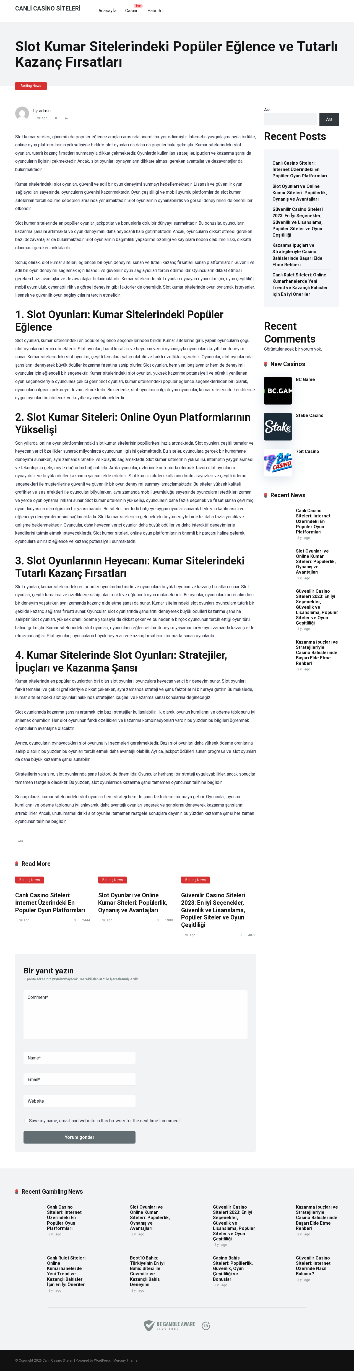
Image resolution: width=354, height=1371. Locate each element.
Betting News (31, 86)
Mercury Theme (125, 1360)
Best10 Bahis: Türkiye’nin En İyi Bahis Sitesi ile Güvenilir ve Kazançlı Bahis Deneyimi (147, 1271)
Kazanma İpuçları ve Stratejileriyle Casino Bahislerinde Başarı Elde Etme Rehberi (297, 255)
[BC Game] (278, 403)
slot (20, 841)
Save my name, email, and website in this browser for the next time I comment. (105, 1120)
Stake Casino (310, 415)
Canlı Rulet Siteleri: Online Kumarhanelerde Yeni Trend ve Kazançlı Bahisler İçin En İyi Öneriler (300, 284)
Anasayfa (107, 10)
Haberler (155, 10)
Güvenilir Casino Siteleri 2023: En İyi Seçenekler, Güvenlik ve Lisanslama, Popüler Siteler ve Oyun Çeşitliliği (213, 910)
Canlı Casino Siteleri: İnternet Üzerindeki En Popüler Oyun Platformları (50, 902)
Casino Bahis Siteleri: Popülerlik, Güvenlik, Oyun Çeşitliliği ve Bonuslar (233, 1268)
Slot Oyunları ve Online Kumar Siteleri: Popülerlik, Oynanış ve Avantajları (132, 902)
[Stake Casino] (278, 439)
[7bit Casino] (278, 475)
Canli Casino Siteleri (47, 8)
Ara (267, 109)
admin (45, 110)
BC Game (305, 379)
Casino (132, 10)
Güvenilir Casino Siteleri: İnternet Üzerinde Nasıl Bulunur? (313, 1266)
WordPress (102, 1360)
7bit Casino (307, 451)
